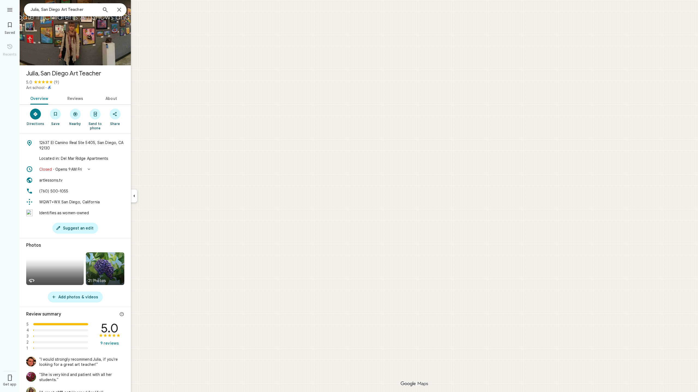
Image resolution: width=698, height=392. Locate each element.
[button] (75, 169)
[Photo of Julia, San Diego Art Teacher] (75, 32)
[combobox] (64, 9)
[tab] (38, 98)
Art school (35, 87)
